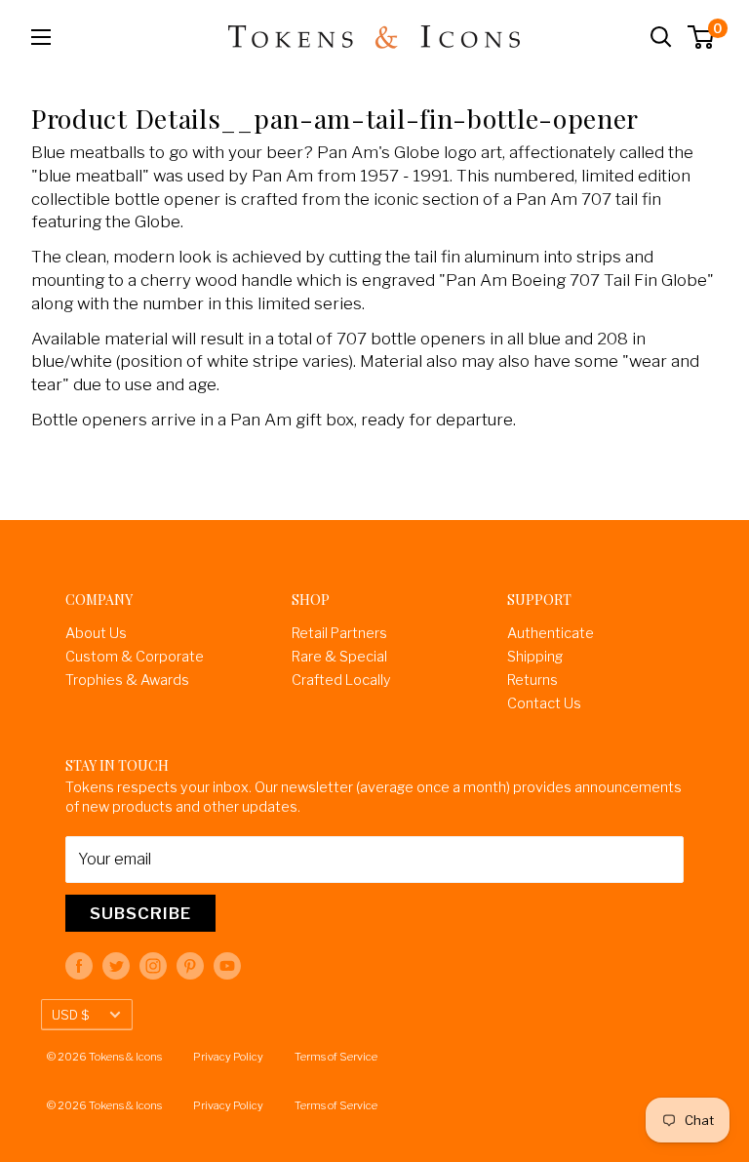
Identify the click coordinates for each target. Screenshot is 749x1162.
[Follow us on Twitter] (116, 966)
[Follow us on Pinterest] (190, 966)
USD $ (70, 1014)
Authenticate (550, 633)
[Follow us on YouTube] (227, 966)
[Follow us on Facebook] (79, 966)
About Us (96, 633)
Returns (532, 680)
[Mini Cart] (702, 37)
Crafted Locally (341, 680)
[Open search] (661, 37)
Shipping (535, 656)
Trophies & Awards (127, 680)
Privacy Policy (228, 1056)
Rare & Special (339, 656)
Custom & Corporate (134, 656)
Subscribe (140, 913)
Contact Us (544, 703)
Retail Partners (339, 633)
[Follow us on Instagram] (153, 966)
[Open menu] (41, 37)
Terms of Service (336, 1056)
